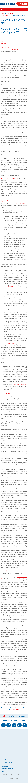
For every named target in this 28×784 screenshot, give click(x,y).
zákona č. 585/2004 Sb (20, 203)
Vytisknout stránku (15, 709)
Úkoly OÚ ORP (4, 40)
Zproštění (3, 43)
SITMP (16, 778)
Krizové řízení (10, 13)
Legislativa (3, 38)
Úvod (3, 13)
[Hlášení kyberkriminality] (14, 725)
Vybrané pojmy (4, 41)
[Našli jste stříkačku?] (3, 725)
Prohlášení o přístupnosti (14, 776)
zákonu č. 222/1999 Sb (20, 384)
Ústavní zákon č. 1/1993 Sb (9, 178)
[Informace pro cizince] (8, 725)
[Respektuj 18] (24, 725)
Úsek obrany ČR (5, 15)
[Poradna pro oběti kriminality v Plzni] (19, 725)
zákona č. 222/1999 (9, 287)
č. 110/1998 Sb (9, 50)
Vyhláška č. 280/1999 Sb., (8, 344)
